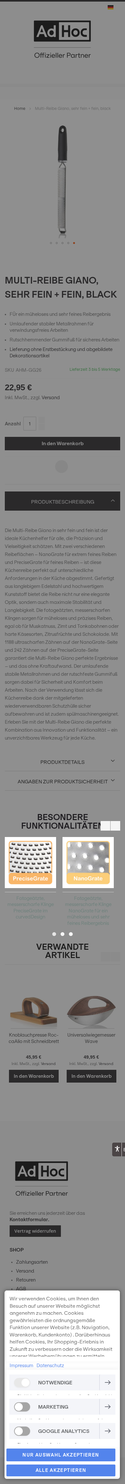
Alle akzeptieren (61, 1470)
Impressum (21, 1365)
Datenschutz (50, 1365)
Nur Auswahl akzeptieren (60, 1454)
